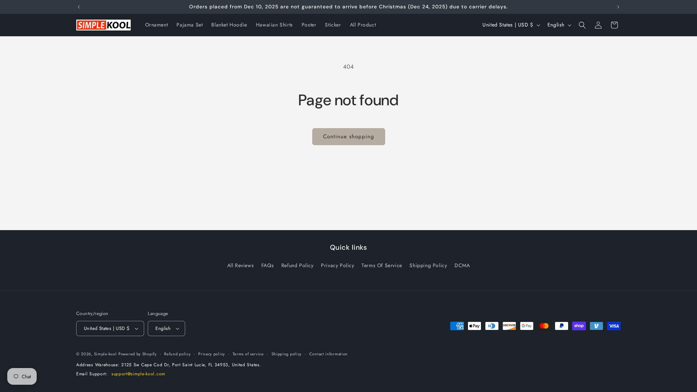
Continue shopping (348, 136)
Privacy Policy (337, 265)
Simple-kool (105, 354)
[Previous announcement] (79, 7)
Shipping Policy (428, 265)
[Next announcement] (618, 7)
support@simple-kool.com (138, 374)
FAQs (267, 265)
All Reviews (240, 265)
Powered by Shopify (137, 354)
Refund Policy (297, 265)
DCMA (462, 265)
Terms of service (248, 354)
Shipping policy (287, 354)
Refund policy (177, 354)
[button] (582, 25)
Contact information (328, 354)
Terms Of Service (382, 265)
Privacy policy (211, 354)
